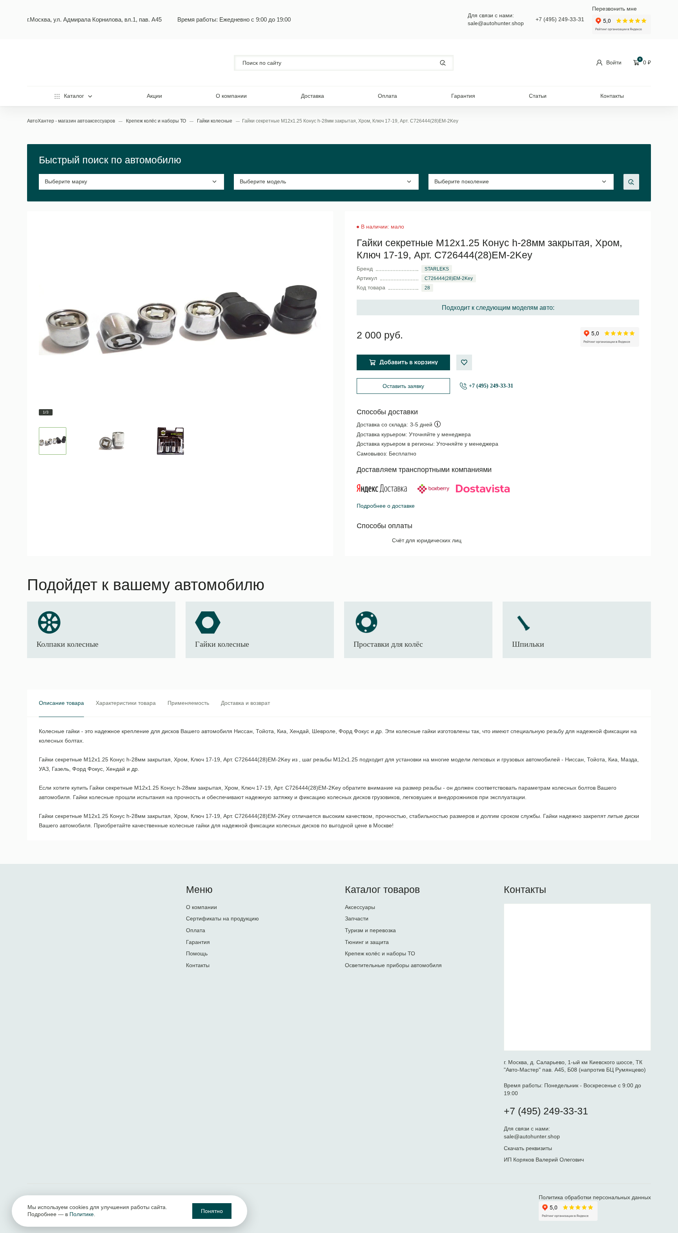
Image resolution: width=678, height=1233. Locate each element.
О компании (231, 96)
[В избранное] (464, 362)
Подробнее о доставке (386, 506)
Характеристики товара (126, 703)
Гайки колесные (215, 121)
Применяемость (188, 703)
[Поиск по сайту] (344, 63)
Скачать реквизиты (528, 1148)
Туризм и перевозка (370, 930)
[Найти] (443, 63)
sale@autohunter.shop (496, 23)
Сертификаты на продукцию (222, 918)
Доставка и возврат (245, 703)
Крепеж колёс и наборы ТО (156, 121)
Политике (81, 1214)
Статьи (538, 96)
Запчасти (356, 918)
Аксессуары (360, 907)
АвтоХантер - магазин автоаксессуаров (71, 121)
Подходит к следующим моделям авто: (498, 307)
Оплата (387, 96)
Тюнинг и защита (367, 942)
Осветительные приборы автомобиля (393, 965)
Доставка (312, 96)
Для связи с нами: (528, 1128)
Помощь (197, 953)
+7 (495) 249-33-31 (560, 19)
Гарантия (463, 96)
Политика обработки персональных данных (595, 1197)
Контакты (612, 96)
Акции (154, 96)
